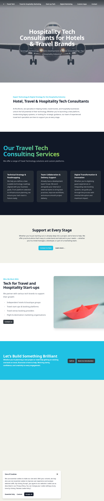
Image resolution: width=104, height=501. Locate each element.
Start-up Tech (50, 4)
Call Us (71, 361)
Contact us (8, 322)
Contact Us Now (45, 248)
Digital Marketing (66, 4)
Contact (94, 4)
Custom (19, 494)
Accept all (28, 494)
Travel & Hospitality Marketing (30, 4)
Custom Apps (82, 4)
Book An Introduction (85, 361)
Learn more (60, 248)
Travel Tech (11, 4)
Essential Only (10, 494)
